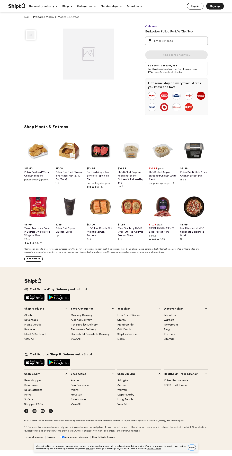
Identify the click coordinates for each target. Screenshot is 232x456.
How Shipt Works (128, 315)
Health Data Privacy (103, 437)
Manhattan (78, 399)
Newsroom (171, 324)
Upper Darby (125, 394)
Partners (169, 334)
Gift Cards (124, 329)
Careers (169, 320)
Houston (76, 394)
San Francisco (80, 385)
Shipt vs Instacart (129, 334)
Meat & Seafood (35, 334)
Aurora (121, 385)
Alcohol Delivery (81, 320)
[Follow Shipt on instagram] (34, 411)
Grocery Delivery (81, 315)
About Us (170, 315)
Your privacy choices (76, 437)
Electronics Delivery (83, 329)
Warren (122, 390)
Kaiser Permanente (176, 380)
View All (29, 339)
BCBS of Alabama (175, 385)
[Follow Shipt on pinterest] (43, 411)
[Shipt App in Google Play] (58, 297)
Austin (75, 380)
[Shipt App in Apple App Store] (34, 297)
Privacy (51, 437)
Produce (29, 329)
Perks (27, 394)
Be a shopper (33, 380)
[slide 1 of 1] (31, 35)
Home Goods (32, 324)
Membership (125, 324)
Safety (28, 399)
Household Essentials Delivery (90, 334)
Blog (167, 329)
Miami (74, 390)
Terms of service (33, 437)
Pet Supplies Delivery (84, 324)
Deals (121, 339)
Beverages (31, 320)
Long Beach (125, 399)
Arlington (123, 380)
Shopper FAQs (33, 404)
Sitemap (169, 339)
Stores (121, 320)
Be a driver (31, 385)
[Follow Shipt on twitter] (51, 411)
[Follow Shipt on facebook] (26, 411)
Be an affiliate (33, 390)
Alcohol (29, 315)
